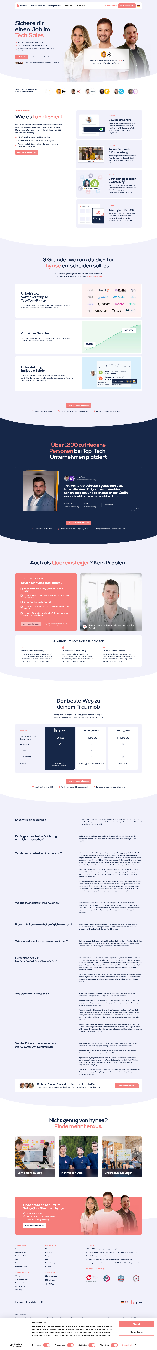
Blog (16, 1259)
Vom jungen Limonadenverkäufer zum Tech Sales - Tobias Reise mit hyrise (113, 1263)
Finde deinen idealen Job (26, 152)
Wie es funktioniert (22, 1249)
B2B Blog (18, 1290)
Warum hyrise (20, 1252)
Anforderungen (21, 1266)
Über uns (48, 1249)
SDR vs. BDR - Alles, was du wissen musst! (101, 1249)
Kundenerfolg (20, 1286)
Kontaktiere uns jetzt (126, 1085)
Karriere (48, 1252)
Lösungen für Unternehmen (42, 57)
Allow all (136, 1324)
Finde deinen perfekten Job (78, 405)
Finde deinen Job (126, 6)
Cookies (41, 1302)
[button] (69, 5)
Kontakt (48, 1266)
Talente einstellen (21, 1279)
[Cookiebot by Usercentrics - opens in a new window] (16, 1345)
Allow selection (136, 1332)
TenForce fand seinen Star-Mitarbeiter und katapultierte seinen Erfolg (112, 1252)
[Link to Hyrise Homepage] (136, 1302)
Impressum (19, 1302)
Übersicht (18, 1276)
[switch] (70, 1345)
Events (17, 1263)
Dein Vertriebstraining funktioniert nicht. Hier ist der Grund (107, 1256)
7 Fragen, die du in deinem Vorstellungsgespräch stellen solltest (109, 1259)
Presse (47, 1256)
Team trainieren (21, 1283)
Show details (127, 1345)
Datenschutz (30, 1302)
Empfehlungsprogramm (54, 1263)
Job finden (21, 57)
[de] (138, 6)
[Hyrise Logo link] (22, 6)
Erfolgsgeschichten (22, 1256)
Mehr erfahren (109, 505)
